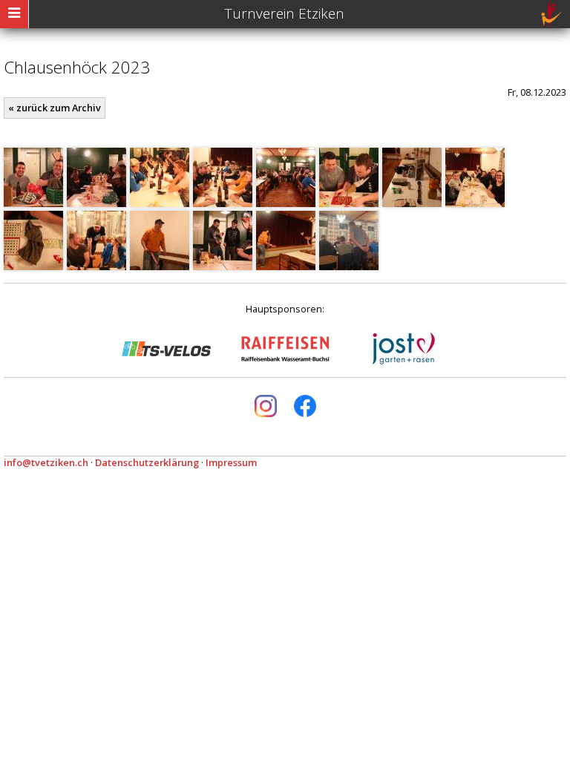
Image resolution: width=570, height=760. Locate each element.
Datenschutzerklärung (147, 462)
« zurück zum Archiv (54, 107)
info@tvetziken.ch (46, 462)
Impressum (231, 462)
